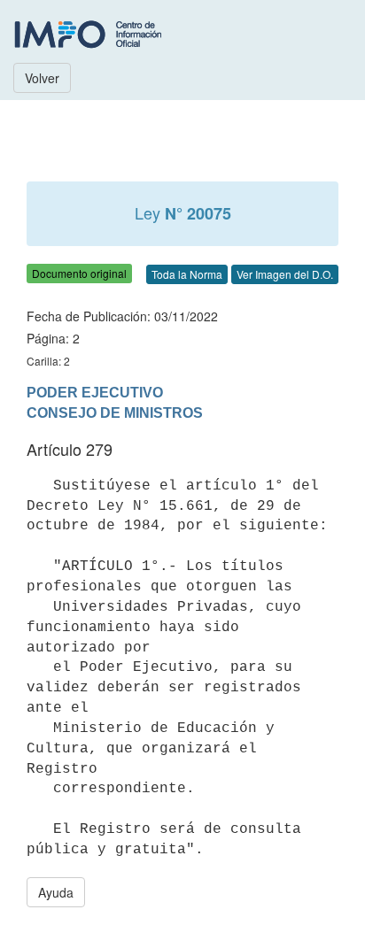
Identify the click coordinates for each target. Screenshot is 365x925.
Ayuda (56, 892)
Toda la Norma (186, 273)
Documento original (79, 273)
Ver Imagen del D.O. (285, 273)
